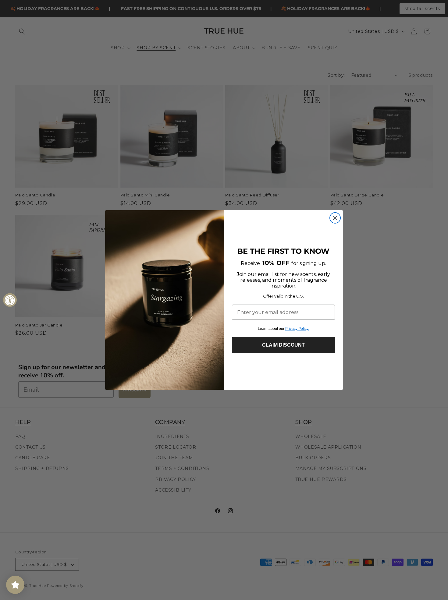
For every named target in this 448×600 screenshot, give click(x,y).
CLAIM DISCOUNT (283, 345)
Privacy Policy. (297, 328)
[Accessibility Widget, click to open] (10, 300)
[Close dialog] (335, 218)
